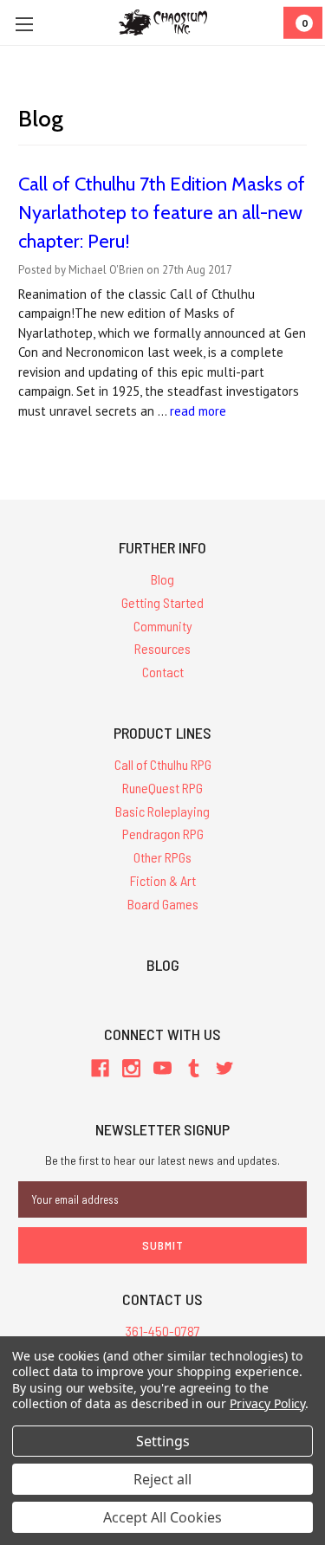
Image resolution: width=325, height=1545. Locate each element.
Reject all (162, 1479)
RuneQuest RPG (162, 787)
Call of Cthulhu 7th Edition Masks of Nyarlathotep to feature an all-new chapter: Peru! (161, 212)
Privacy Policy (267, 1403)
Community (162, 625)
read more (198, 411)
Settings (163, 1441)
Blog (162, 579)
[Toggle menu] (24, 24)
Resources (162, 648)
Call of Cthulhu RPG (162, 764)
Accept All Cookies (162, 1517)
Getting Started (162, 602)
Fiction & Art (163, 880)
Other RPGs (162, 857)
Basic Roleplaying (162, 811)
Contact (163, 671)
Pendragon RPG (163, 833)
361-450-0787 (163, 1330)
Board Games (162, 903)
